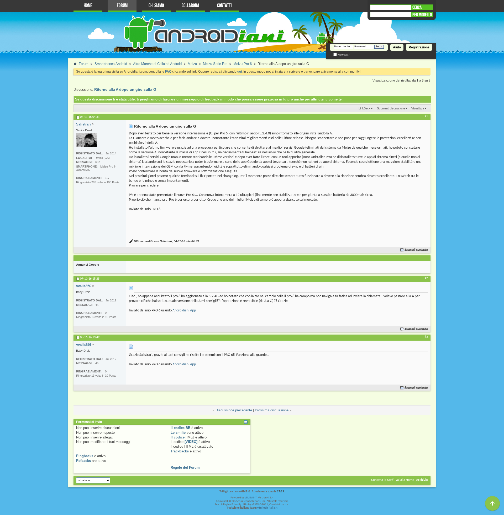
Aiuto (397, 47)
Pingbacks (84, 456)
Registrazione (419, 47)
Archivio (422, 480)
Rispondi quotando (416, 250)
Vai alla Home (405, 480)
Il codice (178, 437)
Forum (122, 6)
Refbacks (83, 461)
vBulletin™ (251, 497)
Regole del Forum (185, 467)
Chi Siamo (156, 6)
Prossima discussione (271, 410)
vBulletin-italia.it (267, 508)
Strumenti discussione (391, 108)
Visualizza (417, 108)
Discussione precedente (234, 410)
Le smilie (178, 433)
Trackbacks (180, 451)
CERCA (417, 7)
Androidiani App (184, 310)
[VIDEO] (191, 442)
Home (88, 6)
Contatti (224, 6)
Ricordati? (343, 54)
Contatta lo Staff (382, 480)
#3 (426, 337)
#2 (426, 278)
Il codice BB (180, 428)
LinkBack (364, 108)
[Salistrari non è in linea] (86, 140)
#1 (426, 116)
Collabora (190, 6)
